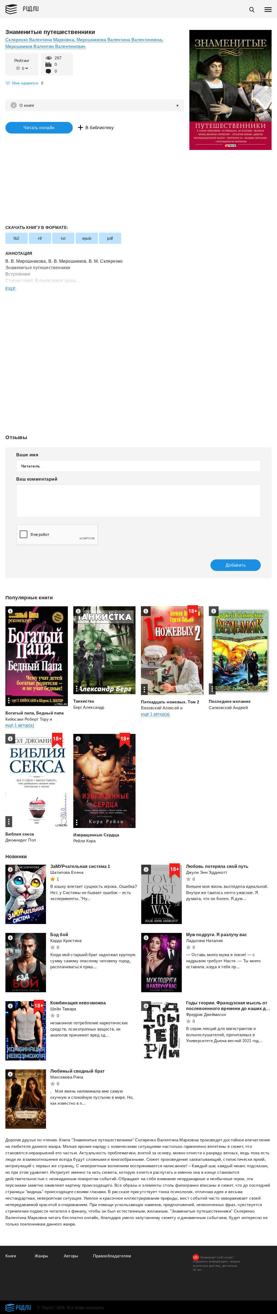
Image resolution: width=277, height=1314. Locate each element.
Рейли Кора (84, 841)
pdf (110, 238)
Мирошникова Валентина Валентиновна (119, 39)
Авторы (71, 1256)
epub (86, 238)
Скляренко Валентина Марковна (39, 39)
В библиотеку (99, 127)
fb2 (16, 238)
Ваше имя (27, 455)
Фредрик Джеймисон (206, 1014)
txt (63, 238)
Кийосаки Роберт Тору (27, 719)
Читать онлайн (39, 127)
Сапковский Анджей (228, 707)
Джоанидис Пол (20, 840)
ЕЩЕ (10, 288)
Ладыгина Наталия (204, 940)
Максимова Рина (66, 1077)
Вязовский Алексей (160, 708)
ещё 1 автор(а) (19, 725)
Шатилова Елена (66, 872)
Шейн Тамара (63, 1009)
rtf (40, 238)
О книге (26, 105)
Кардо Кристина (65, 940)
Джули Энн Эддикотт (206, 872)
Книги (10, 1256)
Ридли (31, 8)
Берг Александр (88, 707)
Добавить (236, 565)
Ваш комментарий (36, 479)
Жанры (41, 1256)
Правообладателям (112, 1256)
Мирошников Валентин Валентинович (45, 46)
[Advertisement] (138, 314)
